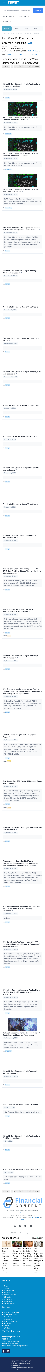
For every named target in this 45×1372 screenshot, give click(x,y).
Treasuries (36, 33)
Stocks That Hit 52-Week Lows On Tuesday (21, 1105)
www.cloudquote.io (22, 1213)
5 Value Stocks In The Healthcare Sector (20, 436)
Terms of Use (28, 1362)
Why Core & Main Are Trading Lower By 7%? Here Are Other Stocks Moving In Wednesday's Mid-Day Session (21, 944)
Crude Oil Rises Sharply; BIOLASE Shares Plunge (19, 736)
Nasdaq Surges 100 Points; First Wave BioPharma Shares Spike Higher (18, 610)
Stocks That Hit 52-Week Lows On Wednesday (22, 1169)
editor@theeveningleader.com (18, 1346)
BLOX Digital (16, 1369)
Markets (6, 28)
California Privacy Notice (24, 1363)
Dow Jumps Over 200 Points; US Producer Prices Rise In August (22, 782)
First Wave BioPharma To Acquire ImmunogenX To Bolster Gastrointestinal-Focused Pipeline (22, 229)
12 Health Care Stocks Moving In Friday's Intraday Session (19, 536)
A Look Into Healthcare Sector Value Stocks (21, 307)
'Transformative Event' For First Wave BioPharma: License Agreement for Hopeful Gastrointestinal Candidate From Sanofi (20, 863)
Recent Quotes (7, 16)
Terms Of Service (22, 1220)
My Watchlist (23, 16)
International (27, 33)
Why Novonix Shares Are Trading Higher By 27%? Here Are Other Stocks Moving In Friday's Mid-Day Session (22, 571)
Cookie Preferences (15, 1365)
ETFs (26, 28)
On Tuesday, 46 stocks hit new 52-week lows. (22, 1112)
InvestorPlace (8, 133)
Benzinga (7, 97)
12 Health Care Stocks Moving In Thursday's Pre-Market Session (22, 373)
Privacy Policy (34, 1218)
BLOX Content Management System (25, 1367)
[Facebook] (20, 1226)
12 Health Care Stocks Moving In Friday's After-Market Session (22, 469)
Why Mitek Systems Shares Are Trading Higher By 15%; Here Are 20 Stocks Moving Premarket (22, 992)
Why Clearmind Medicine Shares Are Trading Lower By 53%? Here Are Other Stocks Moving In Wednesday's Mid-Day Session (22, 691)
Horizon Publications (24, 1360)
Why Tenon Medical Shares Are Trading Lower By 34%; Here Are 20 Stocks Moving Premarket (21, 908)
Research (34, 54)
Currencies (19, 33)
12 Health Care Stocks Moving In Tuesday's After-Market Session (20, 272)
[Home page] (13, 2)
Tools (35, 28)
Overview (6, 33)
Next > (37, 66)
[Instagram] (30, 1226)
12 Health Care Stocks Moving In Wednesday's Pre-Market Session (21, 85)
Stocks (17, 28)
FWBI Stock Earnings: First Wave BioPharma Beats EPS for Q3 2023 (20, 190)
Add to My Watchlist (34, 51)
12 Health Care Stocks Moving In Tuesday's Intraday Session (20, 1072)
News (12, 33)
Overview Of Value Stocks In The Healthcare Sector (21, 339)
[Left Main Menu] (4, 2)
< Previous (6, 66)
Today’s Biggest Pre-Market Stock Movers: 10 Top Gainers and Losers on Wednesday (21, 1034)
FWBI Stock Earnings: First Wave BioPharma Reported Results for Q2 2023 (20, 154)
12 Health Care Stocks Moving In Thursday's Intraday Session (20, 657)
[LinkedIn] (25, 1226)
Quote (9, 54)
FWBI (30, 43)
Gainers (7, 918)
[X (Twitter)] (15, 1226)
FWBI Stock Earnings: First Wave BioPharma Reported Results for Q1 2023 (20, 118)
